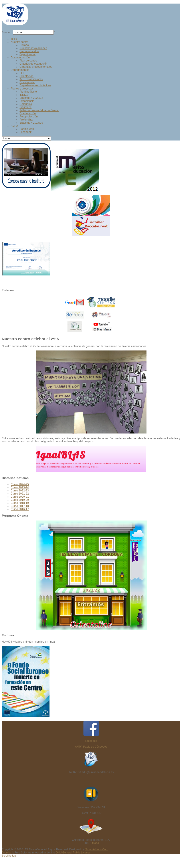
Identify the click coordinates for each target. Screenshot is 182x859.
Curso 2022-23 (20, 490)
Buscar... (7, 32)
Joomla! (6, 852)
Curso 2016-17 (20, 509)
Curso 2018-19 (20, 503)
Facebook (91, 740)
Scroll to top (9, 855)
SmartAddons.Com (96, 849)
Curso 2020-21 (20, 496)
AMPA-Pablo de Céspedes (91, 746)
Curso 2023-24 (20, 487)
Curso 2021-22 (20, 493)
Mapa (95, 843)
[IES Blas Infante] (15, 23)
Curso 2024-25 (20, 484)
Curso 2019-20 (20, 499)
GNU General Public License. (73, 852)
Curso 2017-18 (20, 506)
